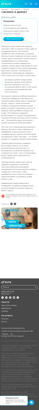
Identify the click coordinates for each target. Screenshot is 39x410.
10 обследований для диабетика (15, 28)
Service (4, 321)
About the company (9, 305)
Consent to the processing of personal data (17, 331)
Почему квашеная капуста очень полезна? (18, 244)
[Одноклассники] (15, 204)
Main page (4, 9)
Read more (9, 252)
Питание (25, 9)
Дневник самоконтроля (12, 25)
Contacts (4, 311)
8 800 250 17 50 (7, 291)
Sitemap (5, 334)
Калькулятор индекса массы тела (16, 31)
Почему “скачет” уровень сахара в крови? (19, 263)
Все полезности (13, 39)
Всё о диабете (14, 9)
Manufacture (6, 308)
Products (4, 319)
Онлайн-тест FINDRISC (12, 34)
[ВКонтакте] (11, 204)
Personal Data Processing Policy (13, 328)
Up (11, 334)
